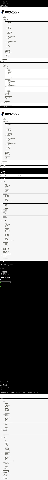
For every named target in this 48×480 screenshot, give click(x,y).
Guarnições (7, 51)
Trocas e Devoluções (6, 265)
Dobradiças (7, 50)
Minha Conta (4, 272)
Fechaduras (7, 33)
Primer (9, 27)
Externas (9, 29)
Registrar (6, 6)
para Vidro (10, 31)
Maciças (9, 22)
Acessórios (7, 57)
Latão (9, 46)
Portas (6, 20)
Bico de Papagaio (11, 36)
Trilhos (6, 55)
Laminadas (10, 24)
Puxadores (7, 42)
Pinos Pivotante (8, 52)
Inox (8, 45)
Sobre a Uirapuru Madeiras (7, 264)
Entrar (1, 6)
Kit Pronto (10, 32)
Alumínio (9, 44)
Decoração (7, 54)
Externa (9, 37)
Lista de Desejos (5, 274)
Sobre (4, 65)
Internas (9, 28)
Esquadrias (7, 49)
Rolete (9, 40)
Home (3, 64)
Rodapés (7, 56)
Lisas (9, 23)
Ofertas (4, 59)
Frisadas (9, 26)
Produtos (5, 19)
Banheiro (9, 35)
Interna (9, 38)
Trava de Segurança (12, 41)
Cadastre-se (4, 271)
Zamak (9, 47)
